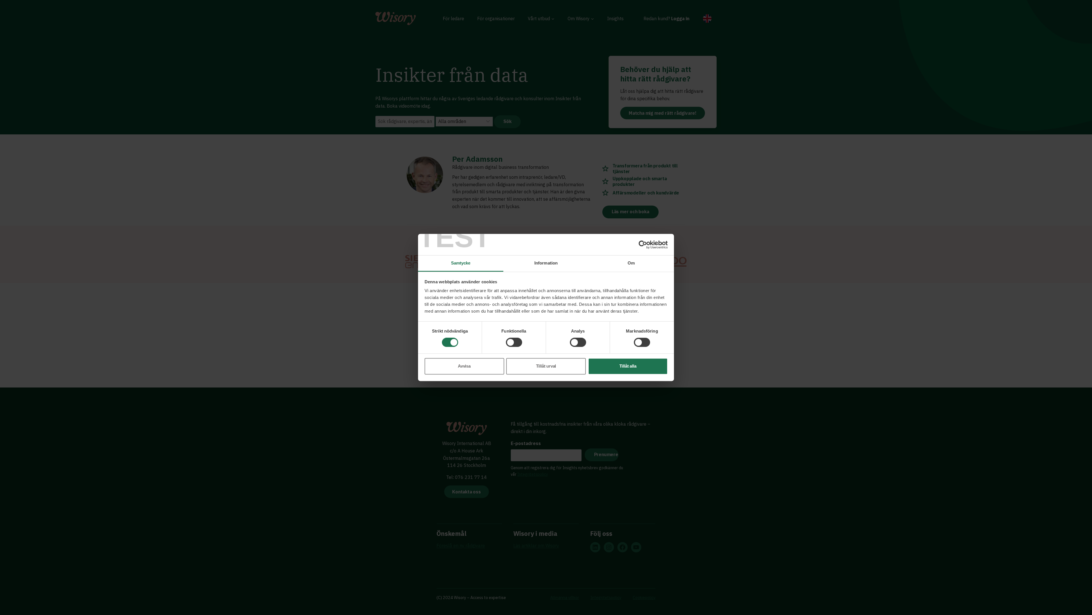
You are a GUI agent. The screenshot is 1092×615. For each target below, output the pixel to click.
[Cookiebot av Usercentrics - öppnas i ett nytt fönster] (643, 244)
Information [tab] (546, 263)
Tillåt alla (627, 366)
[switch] (514, 342)
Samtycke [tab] (461, 263)
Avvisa (464, 366)
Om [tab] (631, 263)
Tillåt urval (546, 366)
